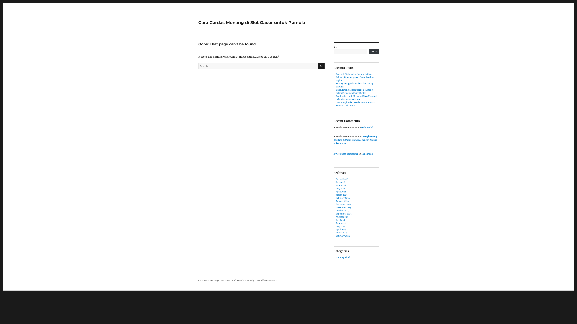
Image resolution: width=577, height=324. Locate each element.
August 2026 (342, 179)
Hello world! (367, 127)
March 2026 (342, 195)
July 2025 (340, 220)
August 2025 (342, 217)
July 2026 (340, 182)
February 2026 (343, 198)
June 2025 (341, 223)
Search (337, 47)
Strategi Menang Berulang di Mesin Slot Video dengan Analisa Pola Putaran (355, 140)
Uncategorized (343, 257)
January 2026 (342, 201)
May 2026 (340, 188)
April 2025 (341, 229)
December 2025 (343, 204)
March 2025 (342, 232)
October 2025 (342, 210)
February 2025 (343, 236)
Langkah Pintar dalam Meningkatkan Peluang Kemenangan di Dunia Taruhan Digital (355, 77)
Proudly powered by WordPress (262, 280)
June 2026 (341, 185)
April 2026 (341, 191)
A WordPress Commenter (346, 154)
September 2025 (344, 214)
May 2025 (340, 226)
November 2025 (343, 207)
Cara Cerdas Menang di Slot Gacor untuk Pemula (251, 22)
